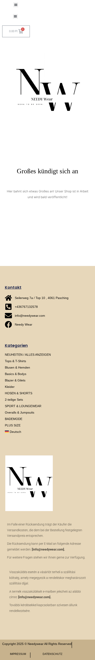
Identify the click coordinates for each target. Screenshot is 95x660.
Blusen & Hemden (17, 367)
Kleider (10, 387)
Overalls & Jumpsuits (19, 412)
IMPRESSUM (18, 654)
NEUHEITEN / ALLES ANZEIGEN (28, 354)
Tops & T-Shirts (15, 361)
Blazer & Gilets (15, 380)
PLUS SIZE (13, 425)
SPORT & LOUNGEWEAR (23, 406)
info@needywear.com (48, 549)
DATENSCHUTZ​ (52, 654)
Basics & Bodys (15, 374)
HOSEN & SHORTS (18, 393)
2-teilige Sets (14, 399)
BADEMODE (13, 419)
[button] (15, 4)
